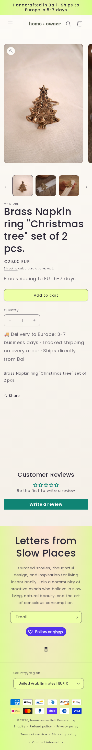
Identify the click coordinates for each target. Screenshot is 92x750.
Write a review (45, 504)
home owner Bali (43, 720)
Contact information (48, 742)
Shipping (11, 268)
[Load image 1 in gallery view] (23, 185)
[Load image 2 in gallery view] (46, 185)
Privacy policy (67, 726)
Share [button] (14, 395)
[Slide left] (5, 187)
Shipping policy (64, 734)
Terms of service (33, 734)
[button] (10, 24)
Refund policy (41, 726)
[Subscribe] (76, 617)
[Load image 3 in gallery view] (69, 185)
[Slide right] (86, 187)
